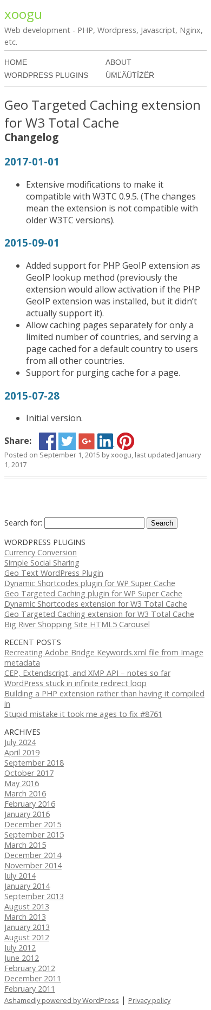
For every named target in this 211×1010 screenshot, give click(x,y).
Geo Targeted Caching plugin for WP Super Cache (93, 593)
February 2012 (29, 968)
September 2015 (34, 834)
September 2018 (34, 763)
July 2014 (20, 876)
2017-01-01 (32, 161)
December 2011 (32, 978)
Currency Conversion (40, 552)
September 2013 (34, 896)
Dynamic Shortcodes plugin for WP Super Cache (89, 583)
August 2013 (26, 906)
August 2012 (26, 937)
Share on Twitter (67, 441)
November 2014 (33, 865)
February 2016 (29, 804)
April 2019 (21, 752)
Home (15, 62)
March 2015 (25, 845)
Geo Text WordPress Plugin (53, 573)
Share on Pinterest (125, 441)
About (118, 62)
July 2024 (20, 742)
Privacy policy (149, 1000)
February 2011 (29, 989)
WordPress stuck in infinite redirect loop (75, 683)
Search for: (23, 522)
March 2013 (25, 917)
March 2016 (25, 793)
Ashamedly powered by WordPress (61, 1000)
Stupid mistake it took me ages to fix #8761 (83, 714)
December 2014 (32, 855)
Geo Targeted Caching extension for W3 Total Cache (99, 614)
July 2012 (20, 947)
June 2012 (21, 958)
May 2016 (21, 783)
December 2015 (32, 824)
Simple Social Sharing (42, 562)
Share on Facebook (47, 441)
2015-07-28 (32, 395)
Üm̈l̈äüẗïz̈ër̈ (130, 75)
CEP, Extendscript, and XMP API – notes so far (87, 673)
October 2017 (29, 773)
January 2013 (27, 927)
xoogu (23, 14)
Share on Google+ (86, 441)
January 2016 (27, 814)
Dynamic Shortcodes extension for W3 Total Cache (95, 604)
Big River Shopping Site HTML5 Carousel (77, 624)
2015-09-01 (32, 242)
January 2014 (27, 886)
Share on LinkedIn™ (106, 441)
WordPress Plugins (46, 75)
